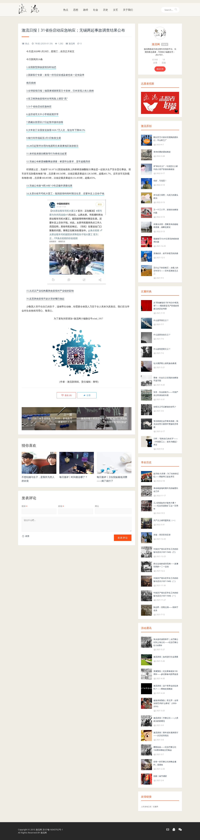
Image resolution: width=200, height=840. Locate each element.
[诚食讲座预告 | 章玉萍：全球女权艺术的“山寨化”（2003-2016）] (146, 703)
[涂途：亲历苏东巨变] (146, 537)
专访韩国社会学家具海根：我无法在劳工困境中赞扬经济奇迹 (165, 424)
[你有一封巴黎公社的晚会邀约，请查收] (146, 764)
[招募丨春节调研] (146, 779)
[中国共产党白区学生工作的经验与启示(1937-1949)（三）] (146, 551)
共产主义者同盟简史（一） (164, 520)
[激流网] (30, 8)
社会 (95, 9)
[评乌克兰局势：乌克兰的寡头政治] (146, 197)
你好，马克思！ (160, 180)
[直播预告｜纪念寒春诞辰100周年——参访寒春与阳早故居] (146, 674)
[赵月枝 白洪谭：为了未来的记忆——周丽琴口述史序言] (146, 476)
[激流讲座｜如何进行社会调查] (146, 659)
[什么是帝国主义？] (146, 323)
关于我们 (128, 9)
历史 (105, 9)
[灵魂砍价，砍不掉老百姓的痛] (146, 256)
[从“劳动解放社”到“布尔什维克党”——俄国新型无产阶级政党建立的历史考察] (146, 305)
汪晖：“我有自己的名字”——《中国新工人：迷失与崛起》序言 (165, 441)
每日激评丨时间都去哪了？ (73, 477)
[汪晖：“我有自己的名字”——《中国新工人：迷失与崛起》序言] (146, 441)
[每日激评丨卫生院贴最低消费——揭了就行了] (114, 463)
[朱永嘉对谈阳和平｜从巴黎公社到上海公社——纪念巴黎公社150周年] (146, 642)
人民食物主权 (146, 806)
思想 (75, 9)
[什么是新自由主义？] (146, 337)
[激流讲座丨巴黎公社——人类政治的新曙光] (146, 720)
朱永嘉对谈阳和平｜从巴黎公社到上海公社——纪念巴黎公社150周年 (165, 642)
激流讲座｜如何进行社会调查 (165, 656)
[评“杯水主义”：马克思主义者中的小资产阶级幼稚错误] (146, 168)
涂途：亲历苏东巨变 (162, 534)
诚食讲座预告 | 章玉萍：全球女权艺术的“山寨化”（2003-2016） (165, 703)
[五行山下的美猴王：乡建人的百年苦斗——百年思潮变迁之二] (146, 270)
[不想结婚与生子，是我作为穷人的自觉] (39, 463)
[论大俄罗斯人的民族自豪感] (146, 366)
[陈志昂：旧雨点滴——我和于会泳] (146, 610)
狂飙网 (155, 806)
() (68, 395)
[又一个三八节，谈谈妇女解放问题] (146, 212)
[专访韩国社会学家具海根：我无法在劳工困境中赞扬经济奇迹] (146, 423)
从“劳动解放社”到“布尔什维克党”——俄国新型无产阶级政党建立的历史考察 (166, 305)
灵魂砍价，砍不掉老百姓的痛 (165, 253)
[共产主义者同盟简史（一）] (146, 523)
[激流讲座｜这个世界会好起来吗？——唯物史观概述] (146, 688)
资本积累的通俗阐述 (162, 151)
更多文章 (160, 69)
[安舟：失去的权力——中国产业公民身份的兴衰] (146, 394)
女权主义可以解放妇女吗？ (164, 406)
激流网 (72, 43)
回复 (164, 62)
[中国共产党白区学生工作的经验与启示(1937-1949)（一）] (146, 595)
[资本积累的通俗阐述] (146, 154)
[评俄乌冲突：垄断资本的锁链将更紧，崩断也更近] (146, 227)
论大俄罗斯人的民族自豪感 (164, 363)
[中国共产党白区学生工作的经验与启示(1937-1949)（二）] (146, 580)
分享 (88, 395)
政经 (85, 9)
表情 (27, 536)
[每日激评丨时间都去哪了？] (76, 463)
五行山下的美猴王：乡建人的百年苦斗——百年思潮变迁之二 (165, 270)
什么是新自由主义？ (162, 334)
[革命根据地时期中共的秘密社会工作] (146, 490)
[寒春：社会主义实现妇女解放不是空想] (146, 380)
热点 (65, 9)
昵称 (24, 506)
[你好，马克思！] (146, 183)
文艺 (115, 9)
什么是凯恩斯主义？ (162, 349)
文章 (155, 62)
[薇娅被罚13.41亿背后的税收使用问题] (146, 241)
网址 (97, 506)
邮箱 (61, 506)
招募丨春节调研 (160, 776)
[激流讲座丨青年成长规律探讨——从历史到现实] (146, 735)
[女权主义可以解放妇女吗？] (146, 409)
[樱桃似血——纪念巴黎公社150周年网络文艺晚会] (146, 749)
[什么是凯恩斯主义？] (146, 351)
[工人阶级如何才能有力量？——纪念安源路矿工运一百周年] (146, 505)
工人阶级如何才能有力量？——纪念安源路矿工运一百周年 (165, 505)
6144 (155, 59)
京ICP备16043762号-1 (52, 829)
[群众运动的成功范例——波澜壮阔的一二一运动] (146, 566)
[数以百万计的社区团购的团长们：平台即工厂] (146, 139)
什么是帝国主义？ (161, 320)
